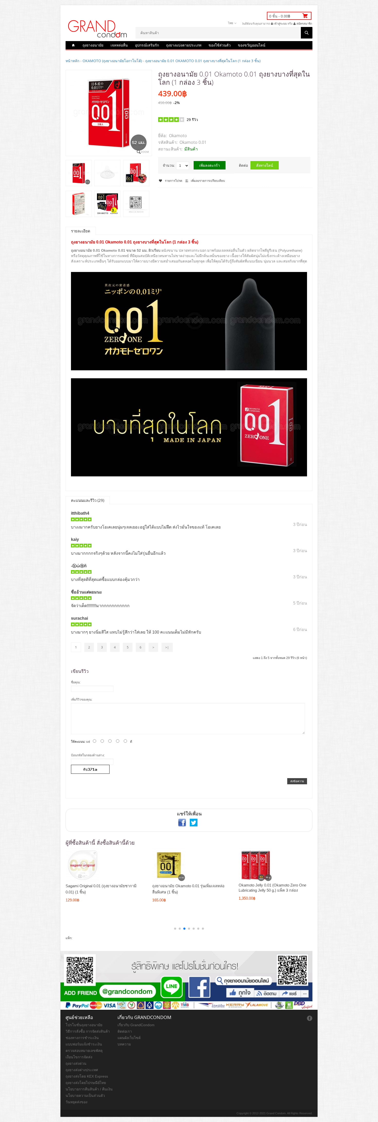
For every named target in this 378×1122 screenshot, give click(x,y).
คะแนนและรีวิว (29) (87, 500)
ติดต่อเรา (125, 1031)
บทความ (124, 1044)
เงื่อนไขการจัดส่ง (79, 1057)
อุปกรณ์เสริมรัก (147, 45)
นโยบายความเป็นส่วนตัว (85, 1095)
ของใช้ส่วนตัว (220, 45)
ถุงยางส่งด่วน (76, 1063)
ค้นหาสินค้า (306, 33)
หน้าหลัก (72, 60)
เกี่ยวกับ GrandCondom (136, 1025)
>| (167, 647)
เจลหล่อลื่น (119, 45)
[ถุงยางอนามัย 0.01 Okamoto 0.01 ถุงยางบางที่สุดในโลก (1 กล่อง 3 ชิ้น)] (79, 173)
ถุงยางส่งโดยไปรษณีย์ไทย (86, 1083)
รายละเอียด (80, 230)
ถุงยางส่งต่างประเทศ (82, 1070)
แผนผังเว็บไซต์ (129, 1038)
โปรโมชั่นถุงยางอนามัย (84, 1025)
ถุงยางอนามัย (93, 45)
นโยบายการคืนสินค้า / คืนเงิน (89, 1089)
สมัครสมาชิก (304, 23)
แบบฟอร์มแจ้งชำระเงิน (84, 1044)
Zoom (145, 152)
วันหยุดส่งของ (76, 1102)
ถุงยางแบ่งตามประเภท (183, 45)
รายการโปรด (173, 180)
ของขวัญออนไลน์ (251, 45)
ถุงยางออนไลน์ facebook (309, 1018)
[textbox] (224, 33)
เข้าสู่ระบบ (280, 23)
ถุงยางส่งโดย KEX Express (87, 1076)
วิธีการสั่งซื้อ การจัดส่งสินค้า (88, 1031)
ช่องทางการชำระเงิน (82, 1038)
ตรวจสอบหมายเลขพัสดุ (84, 1051)
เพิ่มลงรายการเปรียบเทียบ (208, 180)
